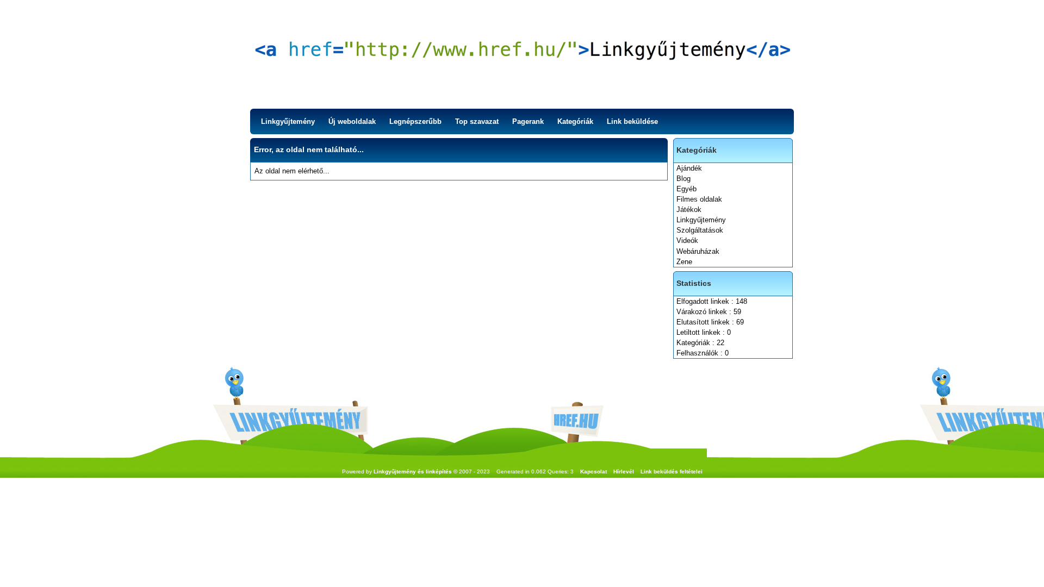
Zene (684, 262)
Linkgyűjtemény (288, 121)
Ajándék (689, 168)
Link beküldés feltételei (672, 471)
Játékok (688, 209)
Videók (687, 240)
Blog (683, 178)
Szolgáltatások (699, 230)
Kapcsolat (593, 471)
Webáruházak (697, 251)
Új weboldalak (352, 121)
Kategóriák (575, 121)
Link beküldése (632, 121)
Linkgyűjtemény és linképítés (413, 471)
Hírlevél (623, 471)
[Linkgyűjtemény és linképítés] (522, 54)
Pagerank (528, 121)
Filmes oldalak (699, 199)
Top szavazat (477, 121)
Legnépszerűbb (415, 121)
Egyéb (686, 189)
